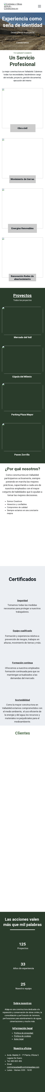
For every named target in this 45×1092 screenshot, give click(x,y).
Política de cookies (22, 1036)
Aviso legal (19, 1039)
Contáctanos (22, 42)
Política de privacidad (24, 1033)
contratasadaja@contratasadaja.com (23, 1067)
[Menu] (39, 6)
